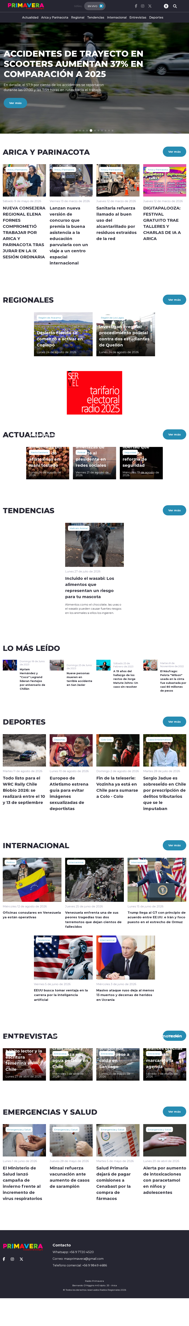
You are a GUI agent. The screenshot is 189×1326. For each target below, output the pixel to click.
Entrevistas (137, 17)
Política (10, 862)
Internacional (117, 17)
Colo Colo (106, 739)
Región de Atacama (50, 317)
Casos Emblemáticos (159, 739)
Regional (77, 17)
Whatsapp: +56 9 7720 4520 (73, 1251)
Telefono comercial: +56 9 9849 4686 (80, 1265)
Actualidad (30, 17)
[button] (76, 130)
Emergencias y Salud (19, 1129)
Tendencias (95, 17)
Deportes (156, 17)
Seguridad (130, 452)
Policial (81, 452)
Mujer (10, 1053)
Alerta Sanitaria (39, 452)
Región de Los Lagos (112, 317)
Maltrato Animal (79, 528)
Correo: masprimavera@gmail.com (78, 1258)
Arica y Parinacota (54, 17)
